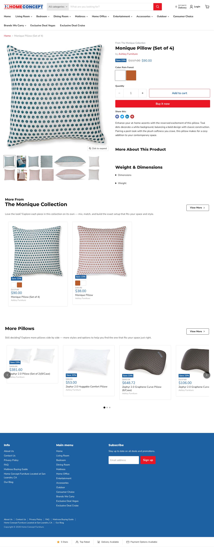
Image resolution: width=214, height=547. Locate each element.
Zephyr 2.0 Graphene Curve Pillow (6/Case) (141, 388)
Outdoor (162, 16)
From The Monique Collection (130, 43)
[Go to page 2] (107, 407)
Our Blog (8, 482)
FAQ (6, 464)
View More (196, 207)
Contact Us (9, 455)
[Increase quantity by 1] (143, 93)
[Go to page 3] (109, 407)
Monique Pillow (84, 295)
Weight (122, 183)
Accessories (143, 16)
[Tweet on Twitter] (122, 116)
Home (7, 16)
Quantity (119, 86)
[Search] (157, 6)
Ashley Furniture (128, 54)
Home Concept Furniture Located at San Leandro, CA (28, 522)
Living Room (23, 16)
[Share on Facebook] (117, 116)
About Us (9, 451)
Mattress (80, 16)
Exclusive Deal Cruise (72, 25)
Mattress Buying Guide (16, 469)
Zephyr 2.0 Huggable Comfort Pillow (86, 386)
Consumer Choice (183, 16)
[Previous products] (7, 375)
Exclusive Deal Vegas (42, 25)
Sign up (148, 460)
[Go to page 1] (104, 407)
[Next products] (206, 375)
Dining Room (61, 16)
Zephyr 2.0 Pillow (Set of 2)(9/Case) (29, 374)
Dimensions (124, 175)
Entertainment (121, 16)
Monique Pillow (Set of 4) (25, 297)
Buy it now (163, 104)
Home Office (99, 16)
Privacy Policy (11, 460)
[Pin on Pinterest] (132, 116)
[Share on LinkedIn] (127, 116)
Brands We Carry (14, 25)
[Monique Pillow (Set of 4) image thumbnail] (10, 161)
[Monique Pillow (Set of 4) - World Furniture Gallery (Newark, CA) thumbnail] (21, 161)
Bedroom (42, 16)
